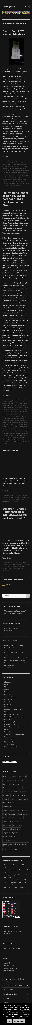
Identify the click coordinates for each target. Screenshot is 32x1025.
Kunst (15, 174)
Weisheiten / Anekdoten (12, 747)
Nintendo (5, 177)
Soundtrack (5, 183)
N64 (23, 176)
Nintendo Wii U (15, 418)
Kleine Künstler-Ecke (9, 994)
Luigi (24, 174)
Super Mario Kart (11, 431)
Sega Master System (10, 833)
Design (12, 497)
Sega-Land (8, 737)
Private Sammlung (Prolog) (12, 985)
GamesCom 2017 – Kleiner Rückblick (14, 33)
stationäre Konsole (7, 426)
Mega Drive (14, 176)
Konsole (4, 174)
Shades (8, 181)
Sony (15, 181)
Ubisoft (23, 183)
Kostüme (10, 174)
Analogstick (16, 402)
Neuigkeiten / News (11, 628)
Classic (14, 164)
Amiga (24, 161)
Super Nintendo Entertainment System (13, 437)
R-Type (17, 177)
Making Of (21, 795)
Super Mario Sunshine (8, 435)
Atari (23, 162)
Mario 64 (12, 409)
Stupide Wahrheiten (11, 742)
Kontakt (7, 934)
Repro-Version (8, 821)
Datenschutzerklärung (12, 948)
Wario (23, 439)
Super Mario (17, 426)
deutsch (23, 164)
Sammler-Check (9, 829)
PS (4, 818)
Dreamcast (18, 166)
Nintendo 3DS (23, 413)
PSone (14, 818)
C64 (26, 162)
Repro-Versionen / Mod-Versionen (16, 727)
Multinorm (23, 799)
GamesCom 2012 (10, 702)
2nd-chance (10, 450)
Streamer (5, 998)
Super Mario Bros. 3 (9, 430)
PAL (4, 814)
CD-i (16, 403)
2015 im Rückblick (20, 887)
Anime (4, 162)
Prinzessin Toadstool (12, 422)
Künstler (19, 174)
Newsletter (8, 631)
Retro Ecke (7, 825)
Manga (4, 176)
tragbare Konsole (7, 568)
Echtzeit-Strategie (9, 780)
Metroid (16, 499)
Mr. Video (16, 411)
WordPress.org (9, 970)
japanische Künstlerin (15, 172)
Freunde (24, 495)
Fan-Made (21, 780)
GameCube (11, 168)
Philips (22, 418)
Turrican (17, 183)
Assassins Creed (16, 162)
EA (22, 166)
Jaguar (27, 170)
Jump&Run (20, 407)
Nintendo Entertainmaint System (15, 810)
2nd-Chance (6, 497)
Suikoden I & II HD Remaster (14, 653)
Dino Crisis (12, 776)
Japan (4, 407)
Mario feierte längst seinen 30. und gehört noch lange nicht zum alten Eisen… (15, 199)
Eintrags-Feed (9, 966)
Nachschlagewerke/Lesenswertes (16, 717)
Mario (8, 176)
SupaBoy (12, 183)
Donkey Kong (22, 403)
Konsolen (23, 562)
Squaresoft (24, 424)
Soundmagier (22, 181)
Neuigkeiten (8, 719)
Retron (10, 179)
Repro (20, 818)
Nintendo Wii (6, 418)
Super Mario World (21, 435)
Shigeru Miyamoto (7, 424)
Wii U (4, 441)
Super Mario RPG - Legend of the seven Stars (15, 433)
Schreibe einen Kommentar (12, 185)
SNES (12, 181)
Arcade (22, 402)
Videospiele (17, 439)
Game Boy (9, 405)
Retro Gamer (8, 732)
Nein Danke (19, 1021)
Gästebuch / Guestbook (12, 931)
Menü (27, 6)
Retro (20, 177)
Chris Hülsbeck (6, 164)
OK (9, 1021)
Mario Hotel (18, 409)
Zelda (27, 183)
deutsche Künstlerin (8, 166)
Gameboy (18, 497)
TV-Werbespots (9, 744)
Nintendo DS (14, 415)
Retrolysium (9, 6)
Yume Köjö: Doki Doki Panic (18, 441)
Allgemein (18, 161)
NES (26, 176)
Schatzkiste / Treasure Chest (14, 734)
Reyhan (14, 179)
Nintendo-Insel (21, 400)
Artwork (9, 162)
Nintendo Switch (21, 416)
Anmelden (8, 963)
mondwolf (7, 870)
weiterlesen (6, 156)
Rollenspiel (22, 422)
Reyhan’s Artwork (22, 179)
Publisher (11, 177)
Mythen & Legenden (11, 714)
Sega (3, 181)
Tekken (5, 849)
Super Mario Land (21, 431)
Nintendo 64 (6, 415)
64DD (10, 402)
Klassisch (7, 704)
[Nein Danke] (30, 1014)
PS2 (8, 818)
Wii (26, 439)
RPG (27, 422)
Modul (20, 176)
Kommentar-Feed (10, 968)
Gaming (8, 170)
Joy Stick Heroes (11, 407)
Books (6, 684)
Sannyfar (7, 865)
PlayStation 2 (22, 814)
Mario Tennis (9, 411)
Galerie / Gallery (10, 697)
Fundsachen (8, 694)
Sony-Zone (8, 739)
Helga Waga (21, 170)
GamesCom (18, 168)
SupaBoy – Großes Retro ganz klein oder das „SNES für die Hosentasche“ (14, 513)
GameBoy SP (25, 497)
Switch (4, 439)
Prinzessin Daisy (14, 420)
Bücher (6, 687)
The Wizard (10, 439)
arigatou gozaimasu (8, 403)
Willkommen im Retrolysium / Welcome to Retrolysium (13, 980)
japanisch (5, 172)
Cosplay (18, 164)
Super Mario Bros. (13, 428)
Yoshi (7, 441)
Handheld (14, 170)
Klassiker (24, 172)
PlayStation (5, 420)
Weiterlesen (6, 491)
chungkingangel (10, 875)
